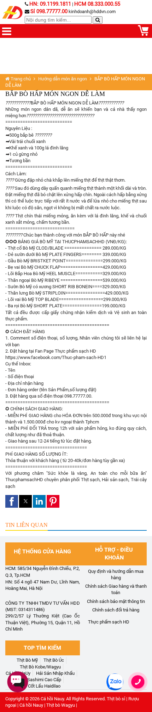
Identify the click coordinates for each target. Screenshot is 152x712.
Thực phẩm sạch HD (108, 622)
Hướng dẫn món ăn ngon (62, 78)
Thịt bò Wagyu (60, 705)
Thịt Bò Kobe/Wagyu (40, 667)
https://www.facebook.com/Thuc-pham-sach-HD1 (55, 357)
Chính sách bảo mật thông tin (116, 601)
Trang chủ (20, 78)
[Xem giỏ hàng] (143, 34)
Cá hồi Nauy (52, 698)
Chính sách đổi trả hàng (115, 610)
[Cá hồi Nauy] (13, 12)
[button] (11, 501)
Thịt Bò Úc (53, 660)
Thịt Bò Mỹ (27, 660)
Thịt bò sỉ (116, 698)
